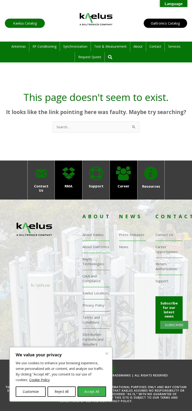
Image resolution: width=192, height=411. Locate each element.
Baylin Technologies (93, 261)
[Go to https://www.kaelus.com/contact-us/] (41, 180)
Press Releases (131, 234)
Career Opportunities (166, 249)
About (138, 46)
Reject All (62, 391)
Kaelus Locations (96, 293)
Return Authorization (166, 266)
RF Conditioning (44, 46)
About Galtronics (95, 246)
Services (174, 46)
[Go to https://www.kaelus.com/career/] (123, 178)
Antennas (18, 46)
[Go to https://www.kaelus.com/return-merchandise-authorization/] (68, 178)
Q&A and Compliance (91, 278)
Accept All (91, 391)
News (123, 246)
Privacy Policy (93, 305)
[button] (25, 23)
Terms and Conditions (91, 320)
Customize (31, 391)
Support (161, 281)
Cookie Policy (39, 380)
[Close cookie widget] (107, 357)
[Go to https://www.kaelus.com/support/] (96, 178)
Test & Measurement (110, 46)
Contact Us (164, 234)
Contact (155, 46)
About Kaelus (93, 234)
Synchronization (75, 46)
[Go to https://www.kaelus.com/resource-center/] (151, 178)
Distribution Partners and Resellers (92, 339)
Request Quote (89, 57)
